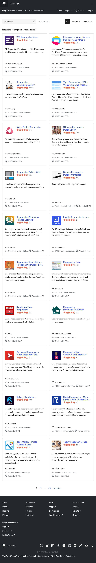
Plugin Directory (8, 11)
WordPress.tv (56, 515)
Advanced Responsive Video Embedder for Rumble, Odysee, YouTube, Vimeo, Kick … (30, 353)
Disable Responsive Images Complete (73, 173)
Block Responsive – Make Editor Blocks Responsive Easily (76, 398)
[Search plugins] (34, 21)
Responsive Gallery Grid (28, 172)
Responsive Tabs (71, 262)
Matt (5, 527)
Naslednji (56, 488)
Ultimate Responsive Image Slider (73, 128)
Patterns (29, 515)
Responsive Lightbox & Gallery (26, 83)
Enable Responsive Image (76, 217)
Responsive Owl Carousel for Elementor (75, 353)
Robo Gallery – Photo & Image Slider (27, 443)
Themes (29, 506)
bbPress (7, 531)
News (4, 506)
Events (76, 506)
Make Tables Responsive (29, 127)
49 (49, 488)
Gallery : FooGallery (26, 397)
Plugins (29, 511)
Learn (51, 502)
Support (52, 506)
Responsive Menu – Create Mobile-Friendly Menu (76, 38)
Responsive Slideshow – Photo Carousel (28, 218)
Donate (77, 511)
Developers (54, 511)
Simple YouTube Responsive (24, 308)
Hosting (5, 511)
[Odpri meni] (92, 3)
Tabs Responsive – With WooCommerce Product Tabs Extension (75, 83)
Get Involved (78, 502)
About (4, 502)
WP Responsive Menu (27, 37)
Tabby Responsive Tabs (75, 442)
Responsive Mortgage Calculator (73, 308)
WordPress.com (10, 523)
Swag (76, 515)
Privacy (5, 515)
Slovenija (11, 545)
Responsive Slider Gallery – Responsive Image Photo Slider (30, 263)
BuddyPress (8, 535)
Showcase (30, 502)
